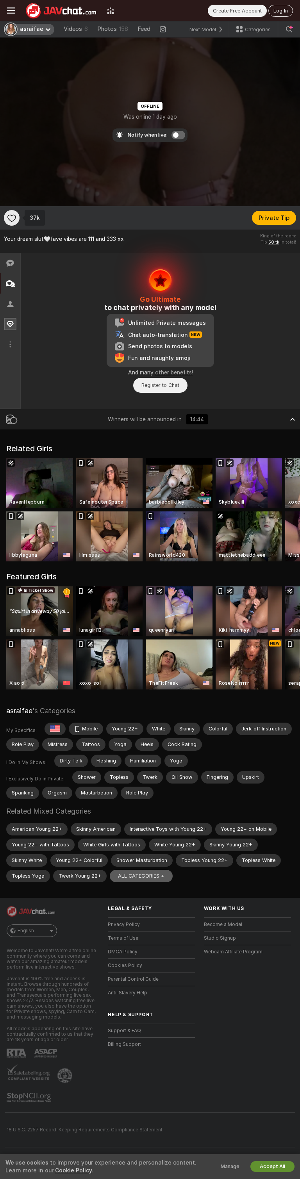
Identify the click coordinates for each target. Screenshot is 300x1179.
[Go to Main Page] (61, 10)
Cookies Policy (125, 965)
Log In (280, 11)
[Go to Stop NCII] (30, 1097)
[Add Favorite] (12, 218)
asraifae (19, 711)
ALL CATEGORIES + (141, 876)
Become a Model (223, 924)
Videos (76, 28)
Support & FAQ (124, 1030)
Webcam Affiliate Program (233, 952)
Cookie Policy (73, 1170)
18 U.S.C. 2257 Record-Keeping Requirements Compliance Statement (84, 1130)
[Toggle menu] (11, 10)
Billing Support (124, 1044)
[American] (55, 729)
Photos (112, 28)
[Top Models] (110, 10)
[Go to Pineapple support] (65, 1075)
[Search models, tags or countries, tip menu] (289, 29)
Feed (144, 28)
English (26, 930)
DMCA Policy (123, 952)
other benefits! (174, 372)
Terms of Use (123, 938)
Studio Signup (220, 938)
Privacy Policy (124, 924)
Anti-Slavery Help (127, 993)
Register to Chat (160, 385)
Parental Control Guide (133, 979)
